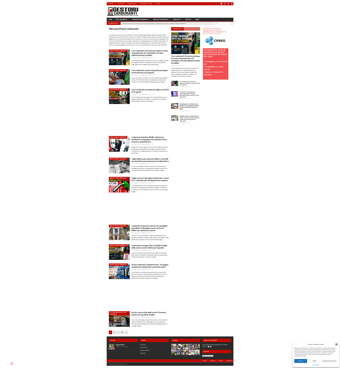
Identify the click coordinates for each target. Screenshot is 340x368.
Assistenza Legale (132, 4)
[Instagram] (231, 3)
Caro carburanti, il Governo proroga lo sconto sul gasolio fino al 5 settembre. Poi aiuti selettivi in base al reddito (149, 53)
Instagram (229, 360)
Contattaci (121, 4)
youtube (204, 360)
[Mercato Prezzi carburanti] (119, 57)
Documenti (143, 353)
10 (154, 317)
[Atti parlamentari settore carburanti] (119, 319)
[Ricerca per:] (222, 23)
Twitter (221, 360)
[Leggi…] (156, 65)
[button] (336, 344)
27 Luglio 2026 (137, 183)
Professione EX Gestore (146, 4)
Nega (314, 361)
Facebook (212, 360)
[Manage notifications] (11, 363)
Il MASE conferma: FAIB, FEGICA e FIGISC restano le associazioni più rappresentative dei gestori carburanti (189, 118)
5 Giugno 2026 (137, 269)
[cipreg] (215, 79)
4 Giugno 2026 (137, 317)
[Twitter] (228, 3)
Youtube (158, 4)
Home (110, 20)
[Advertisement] (201, 11)
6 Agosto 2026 (184, 111)
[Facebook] (224, 3)
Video (197, 20)
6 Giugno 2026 (137, 250)
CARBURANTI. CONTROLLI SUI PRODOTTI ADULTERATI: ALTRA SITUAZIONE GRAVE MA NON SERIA (189, 106)
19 (122, 332)
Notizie (187, 20)
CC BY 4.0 (204, 347)
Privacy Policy (316, 365)
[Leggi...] (189, 76)
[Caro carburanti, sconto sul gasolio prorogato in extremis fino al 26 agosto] (174, 83)
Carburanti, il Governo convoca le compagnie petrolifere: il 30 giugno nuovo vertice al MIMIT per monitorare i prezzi (149, 228)
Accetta (300, 361)
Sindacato (176, 20)
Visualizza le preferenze (329, 361)
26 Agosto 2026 (137, 58)
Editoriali (110, 4)
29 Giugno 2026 (137, 233)
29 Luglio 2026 (137, 163)
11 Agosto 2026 (184, 99)
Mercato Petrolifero (160, 20)
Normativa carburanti (140, 20)
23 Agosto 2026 (137, 75)
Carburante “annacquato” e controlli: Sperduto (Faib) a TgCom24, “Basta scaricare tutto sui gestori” (189, 94)
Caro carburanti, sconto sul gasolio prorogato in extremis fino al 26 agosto (190, 83)
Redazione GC (148, 58)
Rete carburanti (121, 20)
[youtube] (221, 3)
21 (154, 183)
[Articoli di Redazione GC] (112, 348)
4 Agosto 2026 (137, 94)
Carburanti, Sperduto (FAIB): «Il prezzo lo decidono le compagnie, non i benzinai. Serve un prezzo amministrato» (149, 139)
